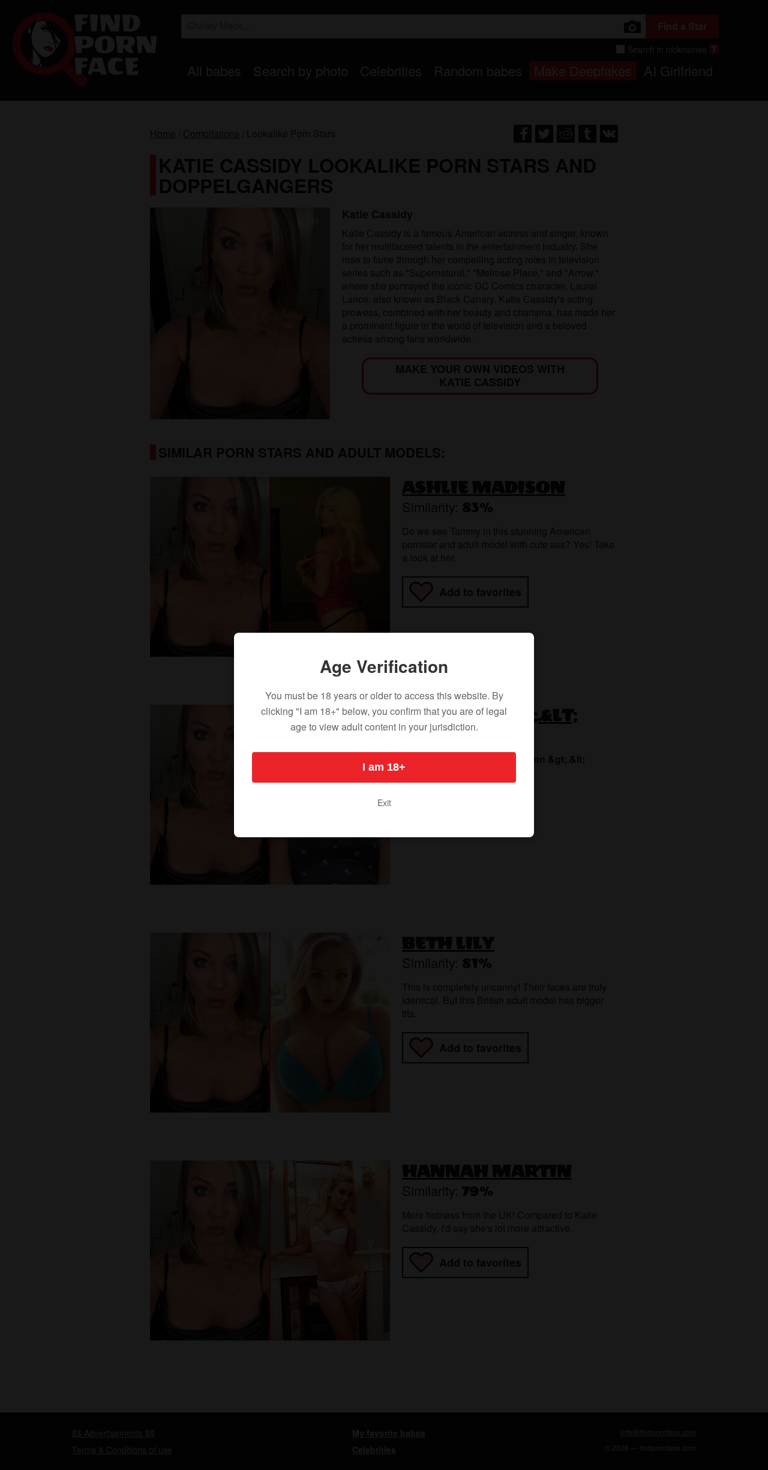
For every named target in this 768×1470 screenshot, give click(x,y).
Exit (384, 802)
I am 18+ (384, 767)
